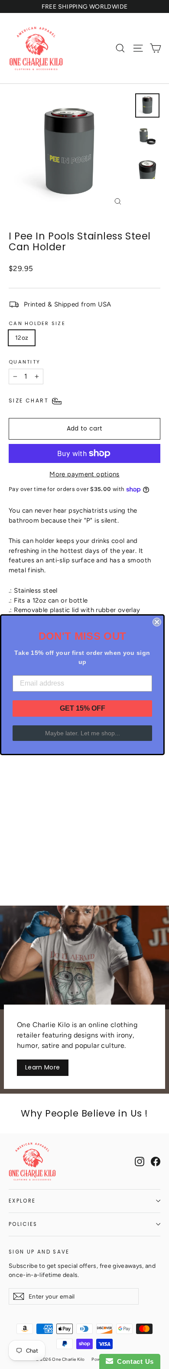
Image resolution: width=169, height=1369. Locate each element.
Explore (22, 1200)
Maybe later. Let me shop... (82, 733)
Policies (23, 1224)
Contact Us (133, 1361)
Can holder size (37, 323)
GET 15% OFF (82, 708)
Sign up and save (39, 1251)
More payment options (84, 474)
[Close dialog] (157, 622)
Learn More (42, 1067)
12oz (21, 337)
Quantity (24, 361)
